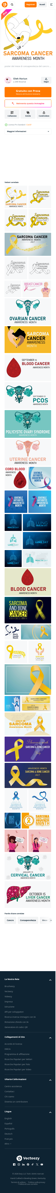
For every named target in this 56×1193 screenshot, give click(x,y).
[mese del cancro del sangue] (27, 736)
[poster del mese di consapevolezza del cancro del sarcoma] (16, 197)
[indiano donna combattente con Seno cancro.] (16, 1098)
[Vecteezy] (4, 4)
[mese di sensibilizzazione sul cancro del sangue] (27, 438)
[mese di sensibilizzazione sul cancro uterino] (27, 523)
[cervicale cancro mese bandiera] (27, 1123)
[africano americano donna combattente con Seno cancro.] (16, 1074)
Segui (46, 81)
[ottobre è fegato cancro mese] (27, 1151)
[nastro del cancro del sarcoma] (27, 291)
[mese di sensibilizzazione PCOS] (27, 494)
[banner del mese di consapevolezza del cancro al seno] (19, 359)
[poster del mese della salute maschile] (12, 785)
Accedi (42, 4)
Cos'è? (28, 125)
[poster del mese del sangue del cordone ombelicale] (16, 549)
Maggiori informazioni (16, 131)
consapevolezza (28, 1177)
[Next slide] (44, 1177)
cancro (10, 1177)
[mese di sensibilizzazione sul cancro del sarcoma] (27, 410)
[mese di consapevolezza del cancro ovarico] (27, 382)
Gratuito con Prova (28, 92)
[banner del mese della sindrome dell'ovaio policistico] (27, 466)
